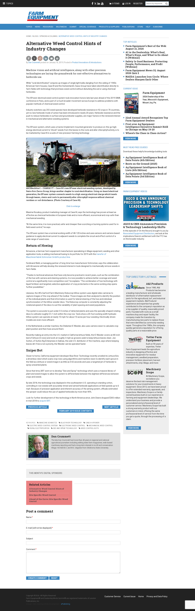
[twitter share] (34, 58)
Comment (31, 549)
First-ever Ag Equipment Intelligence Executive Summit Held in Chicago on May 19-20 (146, 127)
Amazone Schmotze (48, 423)
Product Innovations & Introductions (86, 62)
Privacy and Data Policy (157, 596)
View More (130, 138)
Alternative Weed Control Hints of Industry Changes (46, 489)
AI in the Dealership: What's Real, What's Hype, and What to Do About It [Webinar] (146, 55)
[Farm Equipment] (131, 103)
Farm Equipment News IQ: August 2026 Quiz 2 (145, 72)
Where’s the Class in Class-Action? (145, 133)
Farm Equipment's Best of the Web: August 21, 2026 (145, 47)
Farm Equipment (154, 92)
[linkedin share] (45, 58)
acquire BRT (45, 401)
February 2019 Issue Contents (75, 411)
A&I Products (154, 283)
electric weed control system (44, 426)
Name (29, 517)
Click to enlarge (73, 206)
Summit (73, 27)
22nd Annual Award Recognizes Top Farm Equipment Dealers (146, 119)
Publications (128, 27)
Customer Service (112, 596)
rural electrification (39, 428)
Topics (9, 3)
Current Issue (129, 596)
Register (137, 3)
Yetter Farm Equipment (154, 338)
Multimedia (61, 27)
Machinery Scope (153, 370)
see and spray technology (65, 428)
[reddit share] (40, 58)
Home (28, 36)
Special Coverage (87, 27)
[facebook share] (28, 58)
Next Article (111, 407)
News (37, 27)
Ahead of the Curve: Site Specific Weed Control (48, 500)
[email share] (51, 58)
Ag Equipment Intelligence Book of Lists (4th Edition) (146, 168)
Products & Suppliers (109, 27)
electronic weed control (73, 426)
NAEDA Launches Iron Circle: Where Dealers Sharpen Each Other (146, 78)
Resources (48, 27)
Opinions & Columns (48, 36)
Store (140, 27)
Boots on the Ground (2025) (141, 163)
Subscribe (158, 27)
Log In (127, 3)
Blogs (35, 36)
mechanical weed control (101, 426)
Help (148, 27)
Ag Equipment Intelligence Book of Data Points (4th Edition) (146, 159)
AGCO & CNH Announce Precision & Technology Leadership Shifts (145, 225)
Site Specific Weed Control (42, 495)
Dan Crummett (34, 62)
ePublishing (65, 604)
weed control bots (90, 428)
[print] (57, 58)
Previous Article (37, 407)
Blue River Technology (71, 423)
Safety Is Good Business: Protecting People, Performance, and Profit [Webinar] (146, 64)
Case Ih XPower (92, 423)
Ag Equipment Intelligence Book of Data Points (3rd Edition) (146, 175)
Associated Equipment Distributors (138, 233)
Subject (29, 538)
